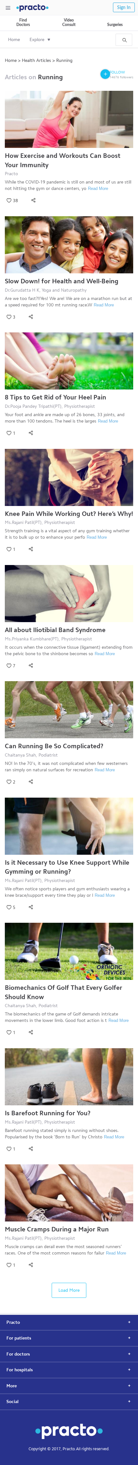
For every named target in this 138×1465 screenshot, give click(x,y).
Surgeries (115, 25)
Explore (37, 39)
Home (14, 39)
